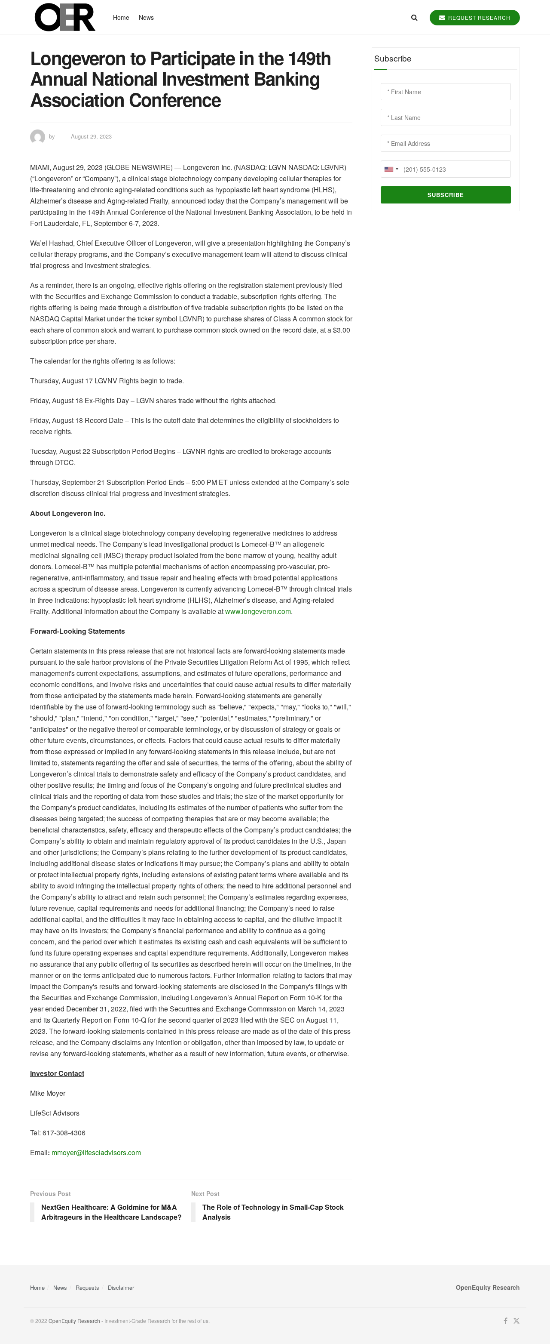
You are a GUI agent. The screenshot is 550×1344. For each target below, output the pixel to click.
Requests (87, 1287)
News (146, 17)
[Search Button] (414, 17)
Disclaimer (121, 1287)
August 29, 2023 (91, 136)
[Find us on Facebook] (505, 1321)
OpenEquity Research (74, 1320)
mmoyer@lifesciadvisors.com (96, 1152)
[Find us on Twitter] (516, 1321)
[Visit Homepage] (64, 17)
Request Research (478, 17)
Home (121, 17)
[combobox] (391, 169)
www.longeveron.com (258, 611)
